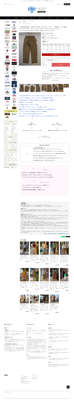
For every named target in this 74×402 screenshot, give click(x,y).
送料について (41, 17)
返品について (56, 233)
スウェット (13, 126)
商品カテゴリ (24, 17)
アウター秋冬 (13, 124)
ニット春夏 (6, 128)
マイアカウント (34, 375)
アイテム (67, 4)
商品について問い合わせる (48, 233)
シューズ (5, 145)
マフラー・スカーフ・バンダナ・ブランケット (10, 161)
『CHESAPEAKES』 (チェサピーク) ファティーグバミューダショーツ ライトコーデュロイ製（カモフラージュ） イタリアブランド (64, 260)
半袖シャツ (6, 130)
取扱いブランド (32, 17)
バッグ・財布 (6, 154)
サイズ (22, 232)
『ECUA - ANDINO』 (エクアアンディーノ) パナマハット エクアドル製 (24, 258)
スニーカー (6, 147)
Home (8, 17)
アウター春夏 (6, 124)
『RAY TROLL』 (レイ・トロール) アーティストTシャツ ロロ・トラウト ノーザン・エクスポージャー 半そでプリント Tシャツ (44, 308)
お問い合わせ (66, 17)
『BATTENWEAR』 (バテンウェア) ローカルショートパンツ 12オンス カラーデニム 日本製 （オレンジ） (24, 285)
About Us (57, 17)
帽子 (12, 154)
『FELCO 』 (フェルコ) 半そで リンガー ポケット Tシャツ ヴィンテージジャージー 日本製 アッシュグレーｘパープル (44, 285)
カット (5, 126)
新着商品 (16, 17)
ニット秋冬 (13, 128)
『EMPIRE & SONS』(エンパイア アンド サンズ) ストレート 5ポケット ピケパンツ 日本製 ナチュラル (34, 258)
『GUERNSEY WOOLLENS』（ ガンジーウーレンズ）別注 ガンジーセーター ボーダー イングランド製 (54, 307)
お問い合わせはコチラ (56, 80)
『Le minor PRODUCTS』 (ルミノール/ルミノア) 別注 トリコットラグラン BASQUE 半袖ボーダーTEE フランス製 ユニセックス (34, 308)
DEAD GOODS (6, 167)
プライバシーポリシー (25, 383)
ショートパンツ (13, 139)
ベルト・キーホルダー (8, 156)
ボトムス (5, 139)
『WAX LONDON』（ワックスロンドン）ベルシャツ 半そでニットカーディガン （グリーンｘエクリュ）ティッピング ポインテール (54, 260)
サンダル (12, 145)
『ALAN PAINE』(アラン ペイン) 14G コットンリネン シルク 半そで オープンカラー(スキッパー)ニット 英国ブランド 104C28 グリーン (54, 286)
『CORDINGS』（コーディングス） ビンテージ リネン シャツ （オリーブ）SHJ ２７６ (34, 285)
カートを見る (34, 376)
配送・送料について (24, 378)
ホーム (20, 22)
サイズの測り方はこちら (56, 54)
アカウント (60, 4)
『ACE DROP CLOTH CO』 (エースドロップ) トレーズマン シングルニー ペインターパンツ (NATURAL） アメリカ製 (64, 285)
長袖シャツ (13, 130)
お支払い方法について (25, 376)
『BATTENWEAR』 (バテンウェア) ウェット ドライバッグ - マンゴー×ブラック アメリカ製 (24, 307)
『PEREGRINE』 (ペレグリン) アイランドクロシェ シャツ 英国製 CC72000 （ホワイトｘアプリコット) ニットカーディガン (44, 259)
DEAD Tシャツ (13, 167)
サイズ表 (49, 17)
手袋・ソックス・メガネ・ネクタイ (10, 158)
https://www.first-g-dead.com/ (47, 76)
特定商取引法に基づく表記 (63, 233)
